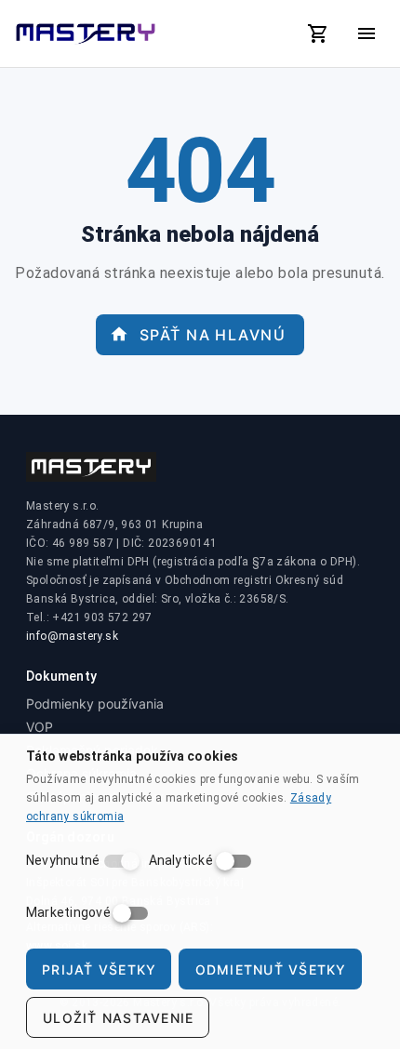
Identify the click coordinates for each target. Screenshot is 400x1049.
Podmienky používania (95, 703)
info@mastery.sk (72, 636)
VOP (39, 727)
